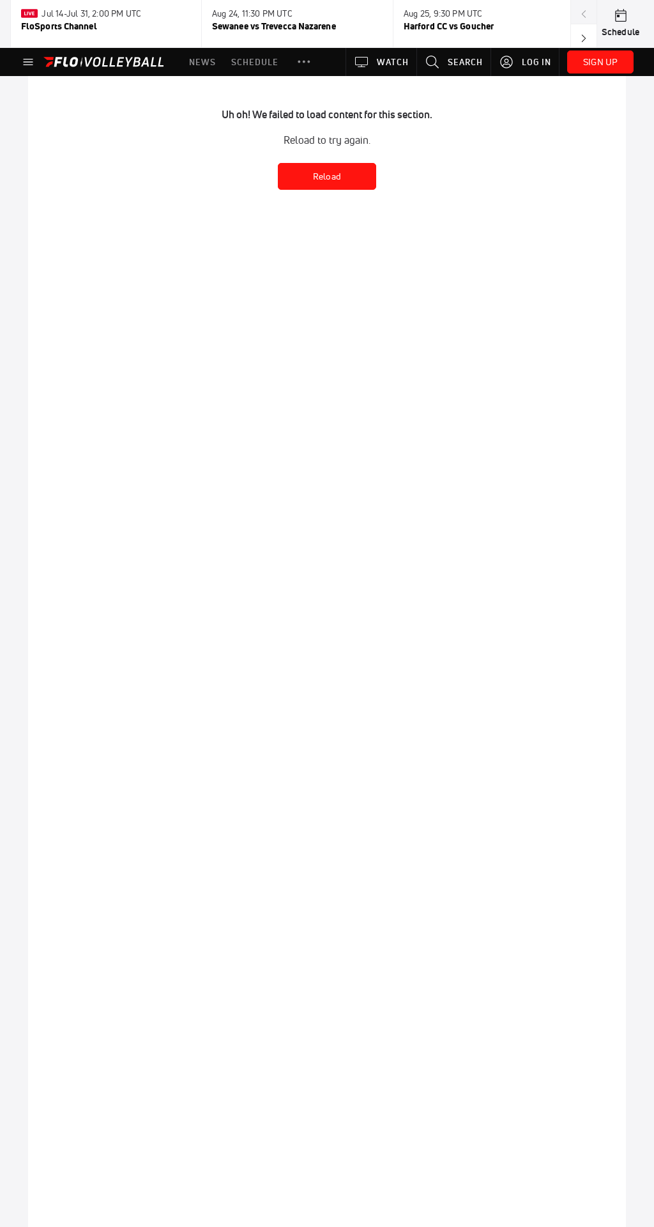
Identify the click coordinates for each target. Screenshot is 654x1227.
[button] (304, 62)
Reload (327, 176)
